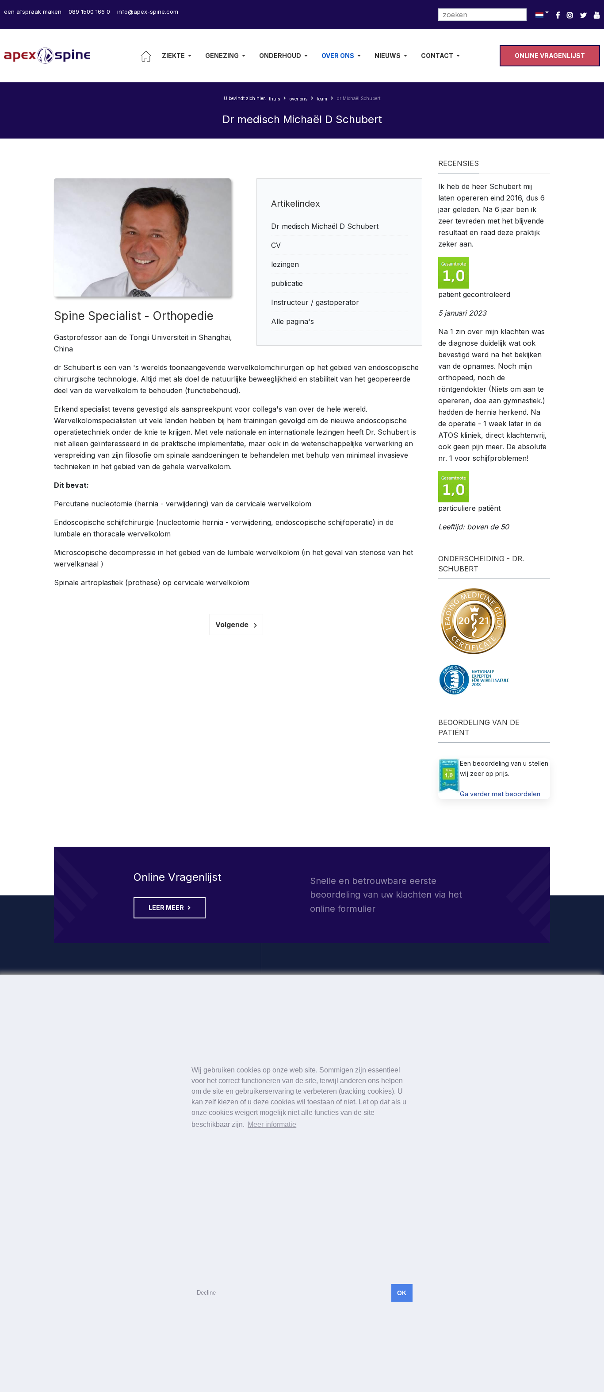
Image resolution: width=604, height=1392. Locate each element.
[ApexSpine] (597, 15)
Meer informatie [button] (272, 1124)
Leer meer (167, 907)
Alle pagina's (292, 321)
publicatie (287, 283)
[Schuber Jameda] (449, 775)
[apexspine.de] (558, 15)
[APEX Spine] (47, 55)
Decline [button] (206, 1292)
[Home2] (146, 55)
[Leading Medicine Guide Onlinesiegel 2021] (473, 620)
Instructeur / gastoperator (315, 302)
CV (276, 245)
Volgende (232, 624)
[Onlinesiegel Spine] (476, 679)
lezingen (285, 264)
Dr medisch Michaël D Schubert (324, 226)
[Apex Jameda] (453, 271)
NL (541, 14)
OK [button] (401, 1292)
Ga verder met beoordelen (500, 794)
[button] (178, 55)
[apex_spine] (570, 15)
